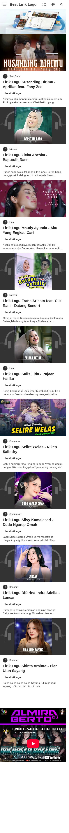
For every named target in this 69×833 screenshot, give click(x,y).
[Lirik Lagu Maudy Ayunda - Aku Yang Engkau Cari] (33, 198)
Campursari (15, 441)
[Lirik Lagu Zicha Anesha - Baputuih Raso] (33, 125)
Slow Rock (14, 76)
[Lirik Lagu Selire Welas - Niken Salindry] (33, 417)
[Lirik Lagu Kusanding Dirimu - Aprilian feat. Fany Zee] (33, 52)
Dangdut (13, 587)
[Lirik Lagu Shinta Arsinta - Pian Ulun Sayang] (33, 636)
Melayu (13, 295)
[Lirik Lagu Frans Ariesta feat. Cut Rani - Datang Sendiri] (33, 271)
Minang (13, 149)
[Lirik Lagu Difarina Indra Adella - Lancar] (33, 563)
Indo (11, 222)
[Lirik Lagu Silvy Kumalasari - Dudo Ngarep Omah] (33, 490)
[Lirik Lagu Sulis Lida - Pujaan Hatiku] (33, 344)
